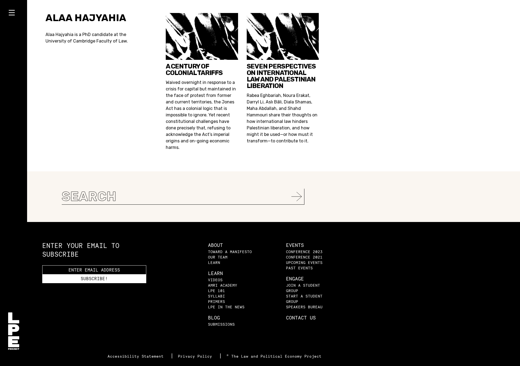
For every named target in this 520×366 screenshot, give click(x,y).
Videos (215, 279)
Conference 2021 (304, 257)
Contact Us (301, 318)
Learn (214, 262)
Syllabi (216, 296)
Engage (295, 279)
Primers (216, 301)
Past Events (299, 268)
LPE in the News (226, 307)
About (215, 245)
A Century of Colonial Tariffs (194, 70)
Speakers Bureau (304, 307)
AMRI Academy (222, 285)
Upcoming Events (304, 262)
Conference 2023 (304, 251)
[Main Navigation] (13, 14)
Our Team (217, 257)
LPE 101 (216, 290)
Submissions (221, 324)
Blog (214, 318)
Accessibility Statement (137, 356)
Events (295, 245)
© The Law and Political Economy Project (273, 356)
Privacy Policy (196, 356)
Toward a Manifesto (230, 251)
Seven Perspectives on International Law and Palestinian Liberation (281, 76)
